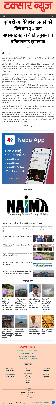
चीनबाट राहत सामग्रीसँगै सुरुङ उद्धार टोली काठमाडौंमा (19, 333)
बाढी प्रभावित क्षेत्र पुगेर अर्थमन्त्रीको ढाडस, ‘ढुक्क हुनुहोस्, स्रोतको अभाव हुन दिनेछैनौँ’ (8, 334)
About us (5, 402)
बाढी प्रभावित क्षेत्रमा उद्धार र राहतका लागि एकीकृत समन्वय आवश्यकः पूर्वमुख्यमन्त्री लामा (35, 303)
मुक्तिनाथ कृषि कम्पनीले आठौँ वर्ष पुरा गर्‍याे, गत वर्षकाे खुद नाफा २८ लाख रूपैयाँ (18, 264)
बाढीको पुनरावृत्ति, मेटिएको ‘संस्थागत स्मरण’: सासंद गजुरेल (34, 332)
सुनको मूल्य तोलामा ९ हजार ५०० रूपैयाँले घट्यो (48, 332)
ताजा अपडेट (28, 189)
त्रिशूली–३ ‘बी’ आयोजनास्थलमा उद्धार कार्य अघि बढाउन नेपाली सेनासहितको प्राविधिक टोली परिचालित (46, 305)
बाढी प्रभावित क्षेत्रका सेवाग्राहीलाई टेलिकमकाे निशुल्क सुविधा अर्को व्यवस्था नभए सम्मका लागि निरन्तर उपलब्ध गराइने (17, 272)
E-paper (24, 402)
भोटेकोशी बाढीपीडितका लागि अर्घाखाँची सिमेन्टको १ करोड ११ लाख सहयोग (17, 237)
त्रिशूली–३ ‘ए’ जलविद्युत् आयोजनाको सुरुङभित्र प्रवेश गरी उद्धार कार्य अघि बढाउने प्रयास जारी (17, 255)
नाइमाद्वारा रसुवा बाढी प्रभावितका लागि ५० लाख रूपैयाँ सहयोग (22, 223)
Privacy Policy (11, 402)
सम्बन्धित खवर (28, 281)
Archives (18, 402)
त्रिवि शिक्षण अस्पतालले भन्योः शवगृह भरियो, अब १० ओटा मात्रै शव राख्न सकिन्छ (17, 246)
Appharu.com (48, 404)
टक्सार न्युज (7, 53)
